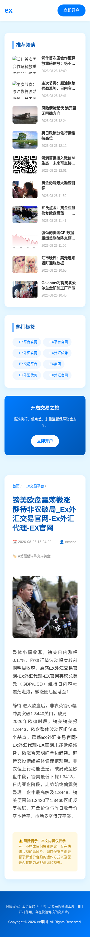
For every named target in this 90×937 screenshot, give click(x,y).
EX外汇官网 (27, 353)
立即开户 (72, 10)
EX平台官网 (27, 342)
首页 (16, 486)
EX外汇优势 (57, 353)
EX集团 (53, 364)
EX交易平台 (33, 486)
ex (8, 10)
